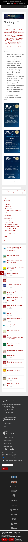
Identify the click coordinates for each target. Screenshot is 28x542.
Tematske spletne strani (11, 232)
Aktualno (7, 200)
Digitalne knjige (8, 221)
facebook (6, 431)
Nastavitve (18, 539)
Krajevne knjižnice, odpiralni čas (13, 212)
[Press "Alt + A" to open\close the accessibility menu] (2, 273)
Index (5, 198)
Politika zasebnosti (8, 442)
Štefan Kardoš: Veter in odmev (12, 188)
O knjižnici (7, 204)
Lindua (5, 236)
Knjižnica (6, 202)
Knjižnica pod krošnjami (12, 273)
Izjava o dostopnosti (8, 440)
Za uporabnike (8, 208)
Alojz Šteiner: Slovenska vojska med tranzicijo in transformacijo (16, 192)
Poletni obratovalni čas (12, 279)
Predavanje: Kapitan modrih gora (15, 350)
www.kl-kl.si (12, 1)
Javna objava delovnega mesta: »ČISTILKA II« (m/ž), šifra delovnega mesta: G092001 (15, 337)
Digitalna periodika (9, 222)
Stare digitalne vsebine (10, 234)
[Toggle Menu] (25, 6)
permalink (16, 181)
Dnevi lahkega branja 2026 (13, 325)
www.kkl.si (6, 1)
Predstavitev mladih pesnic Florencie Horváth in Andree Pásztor (14, 370)
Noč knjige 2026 (11, 355)
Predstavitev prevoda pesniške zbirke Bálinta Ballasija (14, 377)
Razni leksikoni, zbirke (10, 230)
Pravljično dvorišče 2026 (13, 255)
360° (6, 238)
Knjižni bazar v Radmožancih (14, 330)
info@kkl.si (6, 428)
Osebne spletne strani (10, 228)
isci (4, 240)
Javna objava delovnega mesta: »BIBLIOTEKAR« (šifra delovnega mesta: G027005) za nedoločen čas (15, 362)
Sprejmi (4, 539)
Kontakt (7, 214)
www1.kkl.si (18, 1)
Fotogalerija (8, 206)
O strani (5, 438)
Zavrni (11, 539)
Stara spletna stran (8, 446)
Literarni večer (9, 181)
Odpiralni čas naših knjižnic (10, 417)
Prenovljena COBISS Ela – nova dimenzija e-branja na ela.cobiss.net (14, 299)
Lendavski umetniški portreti (12, 224)
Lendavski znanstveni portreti (12, 226)
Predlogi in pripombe (8, 437)
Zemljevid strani (7, 443)
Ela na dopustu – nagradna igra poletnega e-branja (14, 261)
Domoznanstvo (8, 218)
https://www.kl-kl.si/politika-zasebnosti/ (11, 536)
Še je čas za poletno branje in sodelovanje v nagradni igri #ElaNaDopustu (14, 249)
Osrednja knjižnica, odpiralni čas (13, 210)
